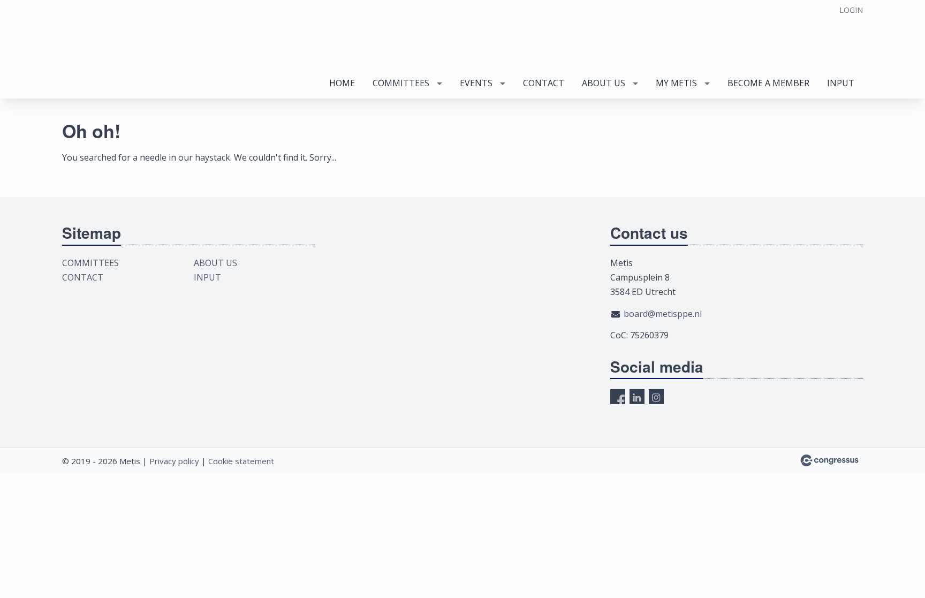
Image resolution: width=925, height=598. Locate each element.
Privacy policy (174, 461)
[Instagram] (656, 396)
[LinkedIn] (637, 396)
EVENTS (476, 83)
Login (851, 10)
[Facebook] (617, 396)
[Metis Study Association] (129, 50)
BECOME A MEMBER (768, 83)
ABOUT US (603, 83)
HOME (342, 83)
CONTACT (543, 83)
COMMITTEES (401, 83)
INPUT (840, 83)
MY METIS (676, 83)
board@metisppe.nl (663, 314)
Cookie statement (241, 461)
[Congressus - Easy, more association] (829, 460)
